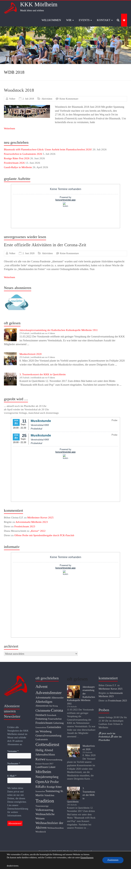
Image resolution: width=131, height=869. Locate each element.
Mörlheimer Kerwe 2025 (40, 517)
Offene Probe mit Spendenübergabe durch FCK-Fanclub (44, 535)
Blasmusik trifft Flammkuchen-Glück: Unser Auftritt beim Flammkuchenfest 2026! (48, 149)
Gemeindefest (40, 727)
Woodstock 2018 (19, 90)
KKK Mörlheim (38, 4)
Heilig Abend (44, 750)
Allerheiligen (43, 701)
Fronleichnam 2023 (24, 526)
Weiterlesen (9, 128)
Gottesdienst (47, 744)
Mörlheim (43, 772)
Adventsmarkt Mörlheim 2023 (32, 522)
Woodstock (40, 832)
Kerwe (40, 759)
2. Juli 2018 (28, 98)
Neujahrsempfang (47, 777)
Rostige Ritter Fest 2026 (17, 158)
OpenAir (42, 782)
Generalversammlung (48, 735)
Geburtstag (58, 723)
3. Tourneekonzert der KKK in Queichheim (42, 374)
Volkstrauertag (44, 810)
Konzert (38, 764)
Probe (54, 782)
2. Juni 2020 (28, 253)
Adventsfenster (48, 692)
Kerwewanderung (54, 760)
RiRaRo (40, 786)
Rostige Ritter (54, 786)
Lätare (52, 767)
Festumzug (41, 718)
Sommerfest (40, 791)
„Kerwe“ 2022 (38, 531)
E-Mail (11, 776)
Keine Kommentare (69, 98)
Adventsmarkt (43, 697)
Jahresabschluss (45, 754)
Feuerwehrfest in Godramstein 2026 (23, 154)
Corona (57, 710)
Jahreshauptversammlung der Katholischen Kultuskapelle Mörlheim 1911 (58, 330)
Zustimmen (112, 860)
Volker (12, 98)
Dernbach (40, 715)
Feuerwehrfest (55, 718)
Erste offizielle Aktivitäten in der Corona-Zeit (45, 244)
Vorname (13, 751)
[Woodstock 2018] (27, 106)
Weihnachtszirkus (55, 828)
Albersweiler (57, 697)
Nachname (13, 763)
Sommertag (53, 791)
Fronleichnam (44, 722)
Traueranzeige (42, 806)
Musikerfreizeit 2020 (30, 354)
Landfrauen (41, 767)
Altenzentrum (42, 705)
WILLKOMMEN (51, 20)
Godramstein (41, 739)
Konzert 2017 (47, 764)
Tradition (44, 800)
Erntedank (51, 715)
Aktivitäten (46, 98)
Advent (41, 686)
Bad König (53, 706)
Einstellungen (87, 857)
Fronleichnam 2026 (14, 162)
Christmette (42, 710)
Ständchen (49, 795)
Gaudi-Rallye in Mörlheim (18, 167)
